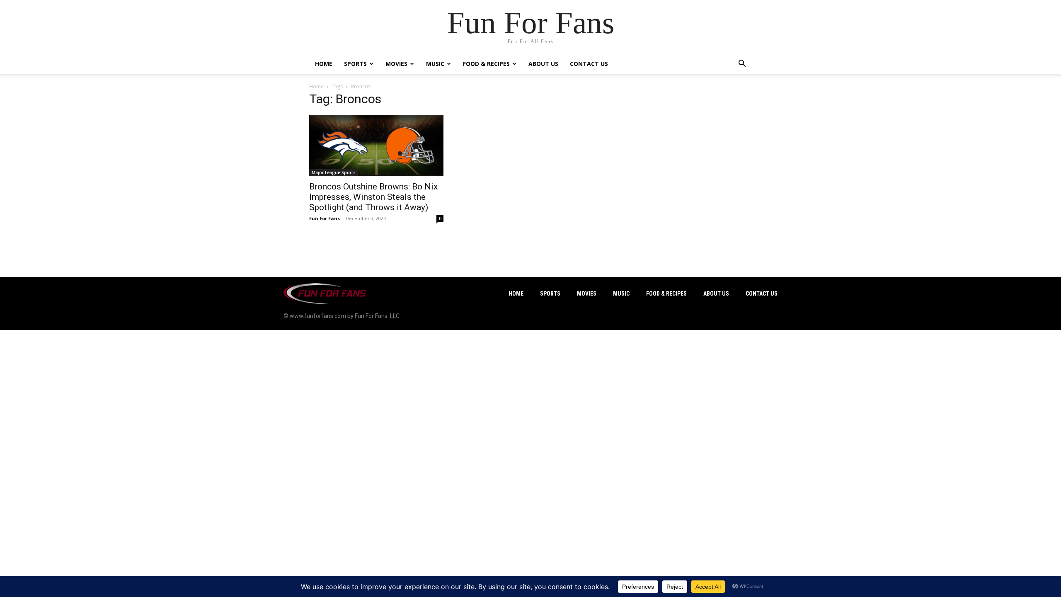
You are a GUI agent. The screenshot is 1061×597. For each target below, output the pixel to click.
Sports (355, 64)
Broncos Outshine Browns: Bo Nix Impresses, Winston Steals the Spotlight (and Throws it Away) (373, 197)
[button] (742, 64)
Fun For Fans (324, 218)
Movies (396, 64)
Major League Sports (334, 172)
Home (323, 64)
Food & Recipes (486, 64)
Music (435, 64)
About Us (543, 64)
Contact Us (589, 64)
